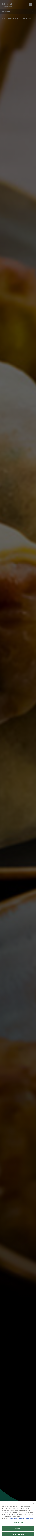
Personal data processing (17, 1518)
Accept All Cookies (18, 1534)
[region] (18, 1519)
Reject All (18, 1528)
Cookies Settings (18, 1522)
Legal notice (29, 1518)
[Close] (33, 1504)
